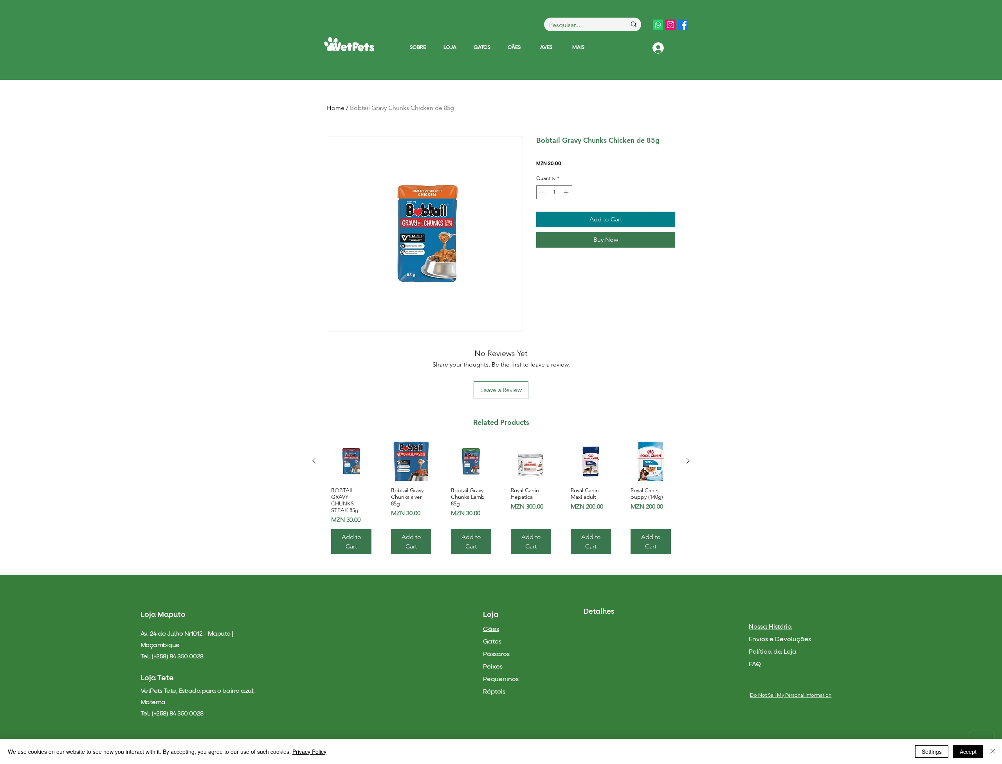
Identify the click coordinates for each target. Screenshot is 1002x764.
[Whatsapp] (658, 25)
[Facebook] (683, 25)
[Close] (992, 751)
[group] (501, 501)
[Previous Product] (314, 461)
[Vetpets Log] (349, 44)
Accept (968, 751)
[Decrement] (542, 192)
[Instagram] (670, 25)
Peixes (493, 666)
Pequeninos (501, 679)
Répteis (494, 691)
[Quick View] (351, 461)
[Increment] (566, 192)
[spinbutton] (554, 192)
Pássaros (496, 654)
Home (335, 107)
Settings (932, 751)
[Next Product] (688, 461)
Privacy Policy (309, 751)
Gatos (492, 641)
